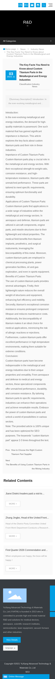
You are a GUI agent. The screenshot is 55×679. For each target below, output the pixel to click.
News (23, 49)
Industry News (37, 49)
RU (26, 5)
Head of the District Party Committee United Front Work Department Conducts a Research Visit (27, 527)
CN (20, 5)
